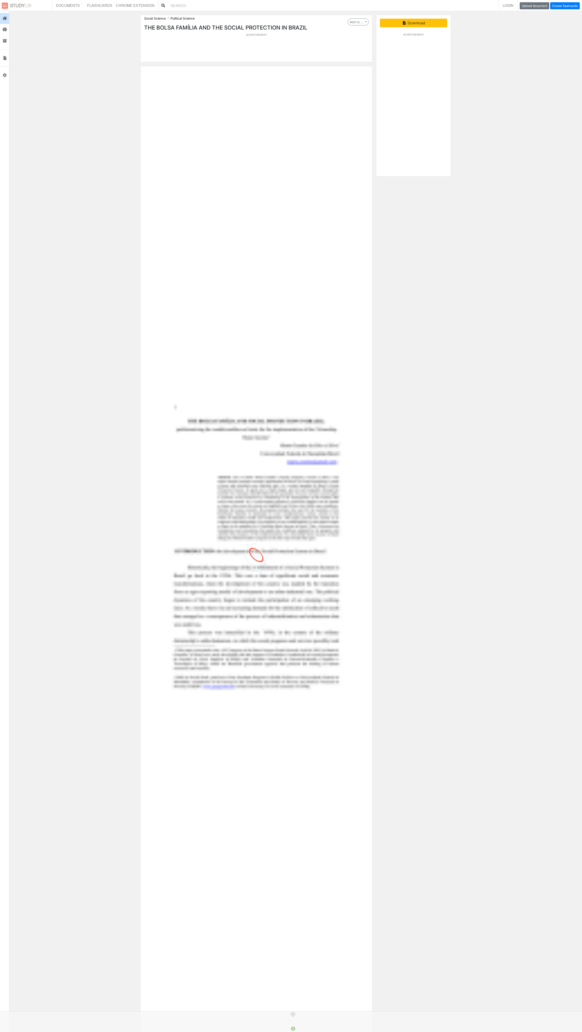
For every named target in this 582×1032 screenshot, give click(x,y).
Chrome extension (135, 5)
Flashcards (99, 5)
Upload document (534, 5)
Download (415, 23)
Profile (4, 75)
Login (508, 5)
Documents (68, 5)
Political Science (183, 18)
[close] (293, 1014)
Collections (4, 41)
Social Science (155, 18)
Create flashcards (565, 5)
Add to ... (357, 22)
